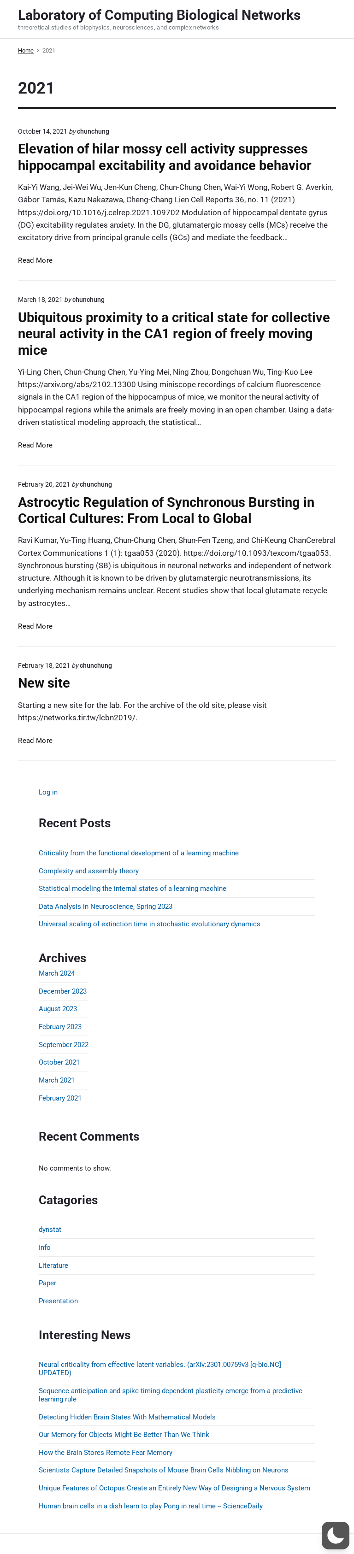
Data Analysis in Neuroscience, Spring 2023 (105, 906)
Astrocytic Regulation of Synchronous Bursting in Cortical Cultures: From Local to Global (166, 510)
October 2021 (59, 1062)
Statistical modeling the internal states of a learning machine (132, 888)
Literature (53, 1265)
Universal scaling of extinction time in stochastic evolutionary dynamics (149, 924)
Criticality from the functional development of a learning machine (139, 853)
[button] (335, 1535)
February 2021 (60, 1098)
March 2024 (57, 973)
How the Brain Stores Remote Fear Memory (105, 1452)
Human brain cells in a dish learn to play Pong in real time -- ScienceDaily (151, 1506)
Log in (48, 792)
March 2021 (57, 1080)
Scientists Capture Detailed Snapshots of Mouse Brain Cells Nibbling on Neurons (164, 1470)
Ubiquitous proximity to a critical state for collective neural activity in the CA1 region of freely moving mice (174, 334)
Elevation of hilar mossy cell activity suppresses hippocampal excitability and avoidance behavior (165, 157)
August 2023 (58, 1009)
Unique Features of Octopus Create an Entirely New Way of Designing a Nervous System (174, 1488)
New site (44, 683)
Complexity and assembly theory (89, 871)
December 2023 (63, 991)
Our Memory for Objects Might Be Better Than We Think (124, 1434)
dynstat (50, 1229)
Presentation (58, 1301)
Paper (47, 1283)
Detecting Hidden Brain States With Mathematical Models (127, 1417)
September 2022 (63, 1045)
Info (45, 1247)
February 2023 (60, 1027)
